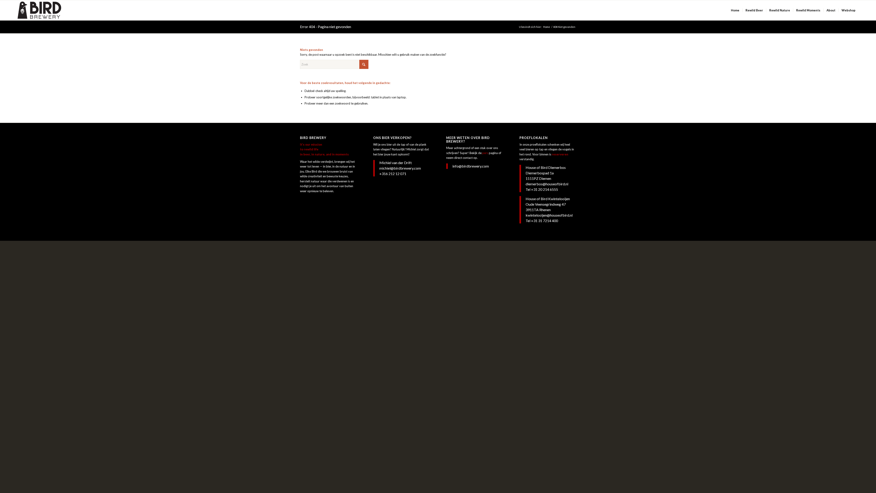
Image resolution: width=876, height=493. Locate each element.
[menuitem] (735, 10)
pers (485, 153)
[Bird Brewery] (39, 10)
